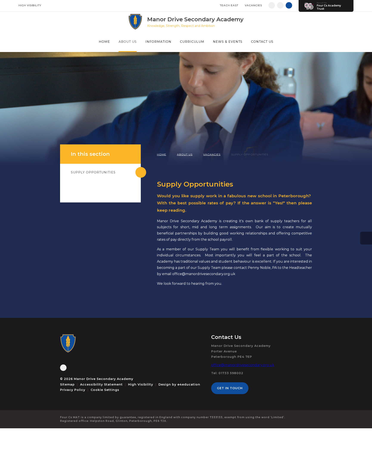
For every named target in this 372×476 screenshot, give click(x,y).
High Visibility (30, 5)
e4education (188, 384)
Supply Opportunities (249, 154)
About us (184, 154)
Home (161, 154)
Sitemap (67, 384)
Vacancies (253, 5)
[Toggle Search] (289, 5)
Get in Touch (230, 388)
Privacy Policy (72, 390)
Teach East (229, 5)
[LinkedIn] (280, 5)
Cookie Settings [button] (105, 390)
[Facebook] (271, 5)
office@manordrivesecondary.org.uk (242, 365)
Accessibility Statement (101, 384)
